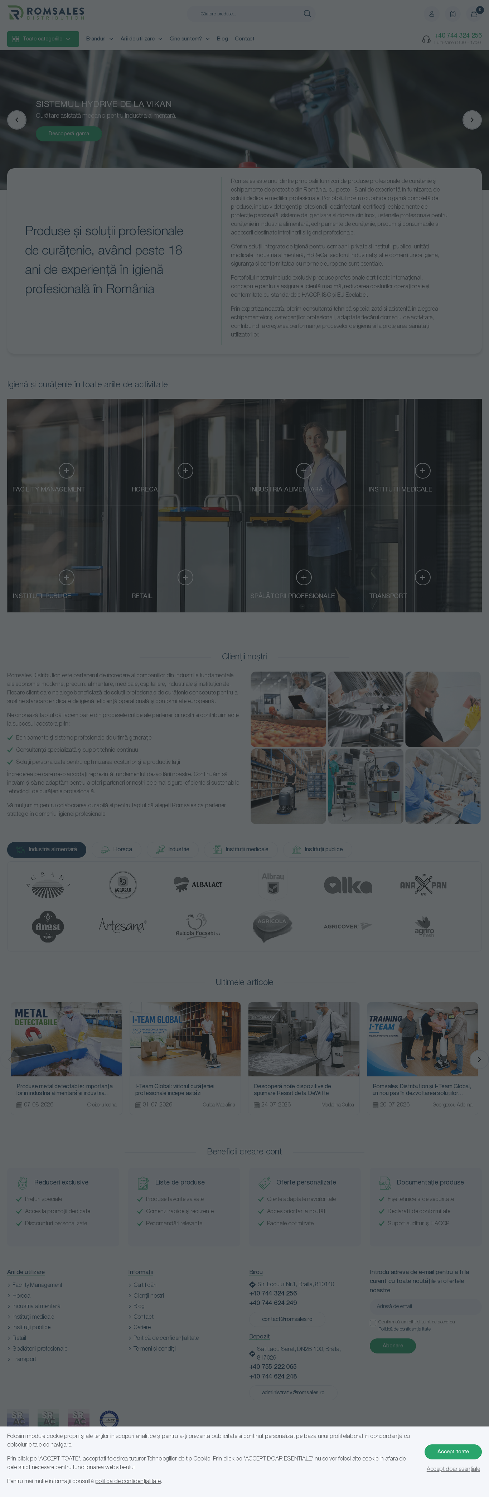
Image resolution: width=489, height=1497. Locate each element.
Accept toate (453, 1451)
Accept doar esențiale (453, 1469)
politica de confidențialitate (128, 1481)
